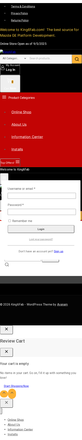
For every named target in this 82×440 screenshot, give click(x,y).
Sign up (58, 251)
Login (41, 229)
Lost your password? (41, 239)
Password (22, 205)
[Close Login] (6, 329)
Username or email (27, 188)
